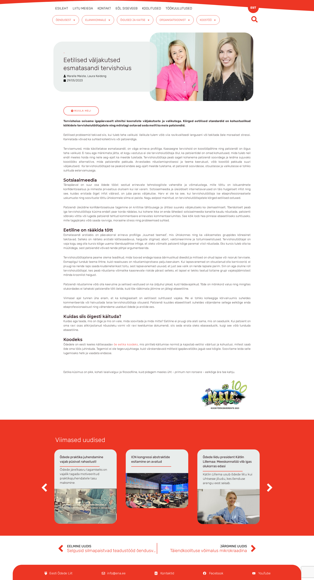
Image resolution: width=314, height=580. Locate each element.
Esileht (61, 8)
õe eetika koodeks (126, 344)
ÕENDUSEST (63, 20)
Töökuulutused (179, 8)
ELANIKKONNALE (95, 20)
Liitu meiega (83, 8)
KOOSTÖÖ (206, 20)
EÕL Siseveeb (127, 8)
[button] (269, 487)
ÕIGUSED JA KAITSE (132, 20)
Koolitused (151, 8)
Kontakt (104, 8)
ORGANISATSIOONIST (173, 20)
